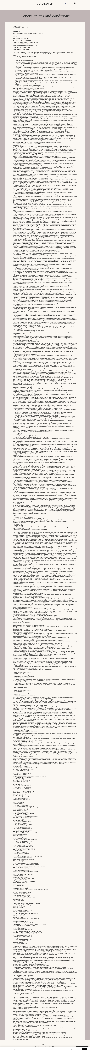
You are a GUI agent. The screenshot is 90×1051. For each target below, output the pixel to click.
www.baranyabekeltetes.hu (24, 787)
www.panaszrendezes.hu (23, 893)
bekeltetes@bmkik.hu (22, 805)
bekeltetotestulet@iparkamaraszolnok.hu (27, 869)
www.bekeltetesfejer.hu (23, 838)
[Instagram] (43, 1044)
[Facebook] (45, 1044)
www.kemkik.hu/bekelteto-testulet (26, 878)
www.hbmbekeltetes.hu (23, 853)
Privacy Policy (40, 1049)
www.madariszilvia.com (19, 58)
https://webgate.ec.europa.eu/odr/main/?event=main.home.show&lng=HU (37, 1007)
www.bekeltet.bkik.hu (22, 774)
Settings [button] (70, 1049)
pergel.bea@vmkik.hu (22, 927)
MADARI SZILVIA (45, 4)
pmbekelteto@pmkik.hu (25, 892)
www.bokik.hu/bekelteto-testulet (25, 813)
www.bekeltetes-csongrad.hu (24, 830)
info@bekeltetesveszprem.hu (24, 935)
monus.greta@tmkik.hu (33, 918)
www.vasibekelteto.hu (22, 928)
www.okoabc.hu (50, 155)
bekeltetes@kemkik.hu (22, 877)
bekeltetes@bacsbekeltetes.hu (25, 797)
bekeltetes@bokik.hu (22, 812)
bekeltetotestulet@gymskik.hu (24, 844)
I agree (84, 1049)
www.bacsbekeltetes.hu (23, 798)
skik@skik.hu (20, 900)
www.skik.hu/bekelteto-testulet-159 (26, 902)
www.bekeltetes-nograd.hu (24, 887)
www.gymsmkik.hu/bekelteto (24, 845)
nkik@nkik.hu (20, 885)
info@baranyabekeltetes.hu (24, 785)
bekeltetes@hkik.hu (22, 862)
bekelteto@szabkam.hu (23, 909)
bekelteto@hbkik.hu (22, 852)
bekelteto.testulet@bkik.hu (24, 773)
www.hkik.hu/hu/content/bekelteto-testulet (28, 863)
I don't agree (77, 1049)
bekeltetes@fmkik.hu (22, 837)
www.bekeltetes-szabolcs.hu (24, 910)
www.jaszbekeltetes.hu (23, 870)
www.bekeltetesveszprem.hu (24, 936)
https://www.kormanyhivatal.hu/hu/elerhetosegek (25, 989)
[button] (75, 3)
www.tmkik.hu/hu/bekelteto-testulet (26, 920)
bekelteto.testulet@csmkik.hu (24, 828)
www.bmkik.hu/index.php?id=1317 (26, 806)
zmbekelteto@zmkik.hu (23, 943)
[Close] (88, 1049)
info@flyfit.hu (25, 49)
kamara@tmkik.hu (21, 918)
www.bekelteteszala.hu (23, 945)
